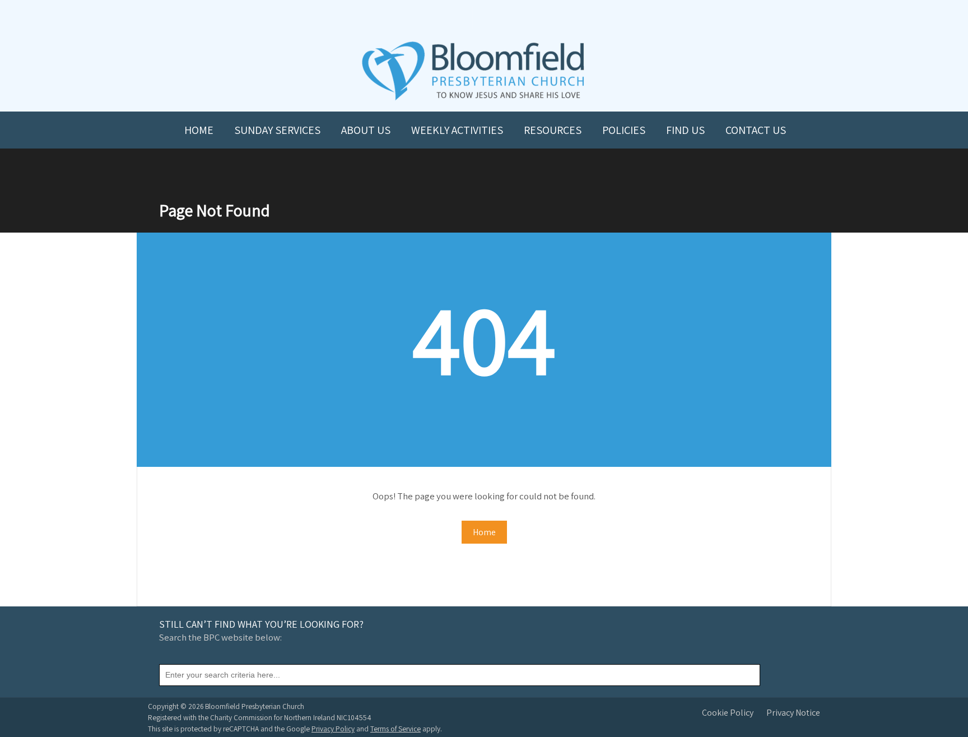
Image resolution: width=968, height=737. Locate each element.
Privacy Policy (333, 729)
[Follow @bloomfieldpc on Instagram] (484, 17)
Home (198, 130)
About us (365, 130)
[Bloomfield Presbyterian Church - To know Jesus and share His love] (473, 99)
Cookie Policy (727, 713)
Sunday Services (277, 130)
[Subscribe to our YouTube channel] (435, 17)
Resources (552, 130)
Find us (685, 130)
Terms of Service (395, 729)
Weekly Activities (457, 130)
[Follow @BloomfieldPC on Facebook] (459, 17)
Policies (623, 130)
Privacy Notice (793, 713)
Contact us (755, 130)
